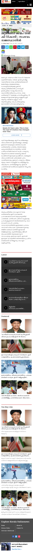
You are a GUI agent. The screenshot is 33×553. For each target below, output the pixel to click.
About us (19, 525)
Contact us (20, 528)
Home (4, 25)
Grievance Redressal (7, 531)
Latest (4, 255)
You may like (7, 407)
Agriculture (21, 1)
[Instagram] (19, 536)
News (13, 1)
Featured (5, 316)
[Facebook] (13, 536)
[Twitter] (16, 536)
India (10, 25)
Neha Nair (6, 43)
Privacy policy (5, 528)
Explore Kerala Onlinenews (15, 522)
